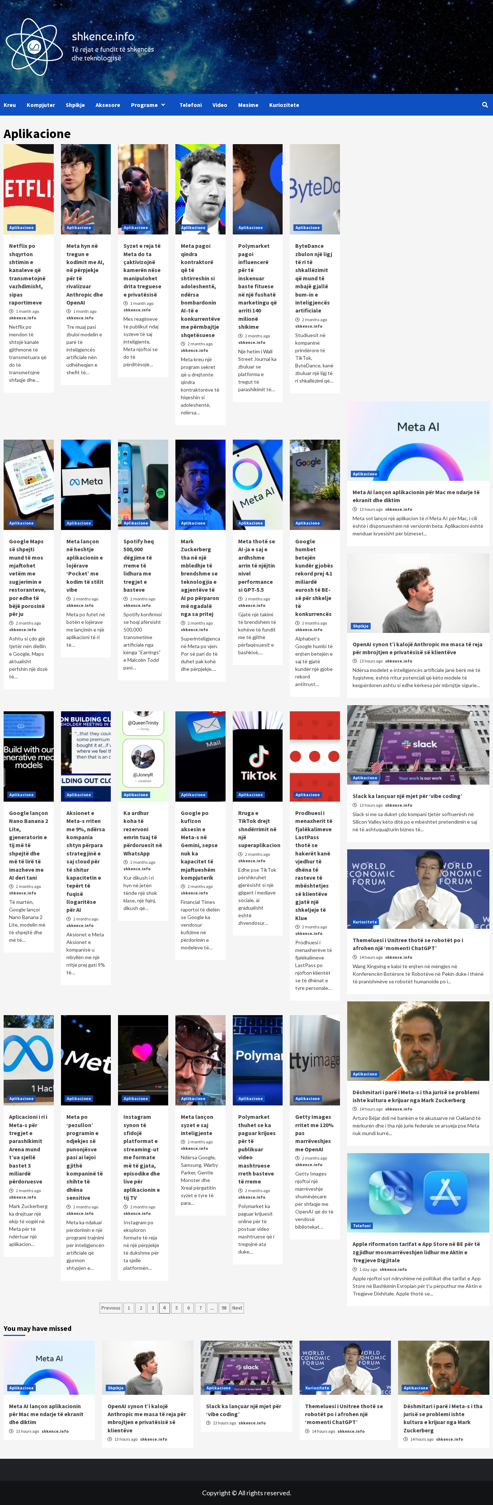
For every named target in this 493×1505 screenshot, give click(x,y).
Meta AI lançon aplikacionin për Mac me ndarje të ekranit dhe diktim (46, 1414)
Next (237, 1308)
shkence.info (22, 317)
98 (224, 1308)
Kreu (10, 104)
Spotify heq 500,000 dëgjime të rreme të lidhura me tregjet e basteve (138, 565)
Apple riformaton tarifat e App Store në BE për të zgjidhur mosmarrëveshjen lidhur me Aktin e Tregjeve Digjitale (416, 1252)
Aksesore (108, 104)
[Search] (484, 105)
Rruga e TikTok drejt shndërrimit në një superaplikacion (259, 829)
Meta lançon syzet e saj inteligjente (197, 1125)
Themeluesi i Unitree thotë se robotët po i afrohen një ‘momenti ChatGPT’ (344, 1414)
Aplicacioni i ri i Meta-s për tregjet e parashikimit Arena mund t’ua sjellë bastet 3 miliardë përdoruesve (28, 1149)
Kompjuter (41, 104)
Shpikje (75, 104)
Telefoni (190, 104)
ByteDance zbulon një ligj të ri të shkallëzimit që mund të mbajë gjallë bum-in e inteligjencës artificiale (313, 278)
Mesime (248, 104)
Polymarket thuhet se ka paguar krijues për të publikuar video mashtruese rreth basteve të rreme (257, 1149)
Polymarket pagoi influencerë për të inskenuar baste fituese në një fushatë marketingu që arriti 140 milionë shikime (257, 286)
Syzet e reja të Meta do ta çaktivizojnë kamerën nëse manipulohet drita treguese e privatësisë (142, 270)
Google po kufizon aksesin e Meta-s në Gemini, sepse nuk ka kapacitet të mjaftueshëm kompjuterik (199, 845)
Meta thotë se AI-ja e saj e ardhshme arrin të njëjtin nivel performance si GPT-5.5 (256, 565)
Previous (111, 1308)
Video (220, 104)
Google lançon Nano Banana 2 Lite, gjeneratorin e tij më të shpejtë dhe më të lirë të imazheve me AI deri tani (28, 845)
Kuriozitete (284, 104)
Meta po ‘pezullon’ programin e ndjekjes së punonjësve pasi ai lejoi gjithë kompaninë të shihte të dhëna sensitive (84, 1157)
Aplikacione (21, 227)
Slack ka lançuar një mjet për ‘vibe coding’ (407, 795)
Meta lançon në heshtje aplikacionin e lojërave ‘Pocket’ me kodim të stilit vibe (85, 565)
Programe (144, 104)
